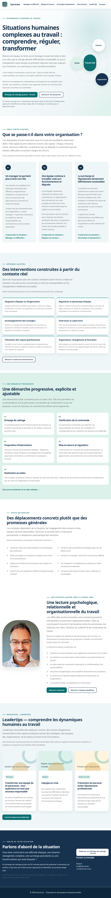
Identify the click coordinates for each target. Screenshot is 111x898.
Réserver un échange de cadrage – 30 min (92, 852)
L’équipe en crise (49, 782)
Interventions (82, 4)
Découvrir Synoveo (56, 690)
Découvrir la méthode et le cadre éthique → (21, 490)
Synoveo (15, 4)
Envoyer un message (85, 857)
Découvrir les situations (51, 94)
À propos (102, 4)
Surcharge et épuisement (66, 4)
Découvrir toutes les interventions (19, 359)
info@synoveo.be (82, 866)
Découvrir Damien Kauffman (82, 690)
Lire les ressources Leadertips (17, 817)
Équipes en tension (47, 4)
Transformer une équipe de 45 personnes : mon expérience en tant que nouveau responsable (19, 787)
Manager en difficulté (31, 4)
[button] (107, 4)
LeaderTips (93, 4)
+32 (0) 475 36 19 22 (83, 869)
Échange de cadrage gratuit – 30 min (20, 94)
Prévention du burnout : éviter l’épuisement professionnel (90, 785)
